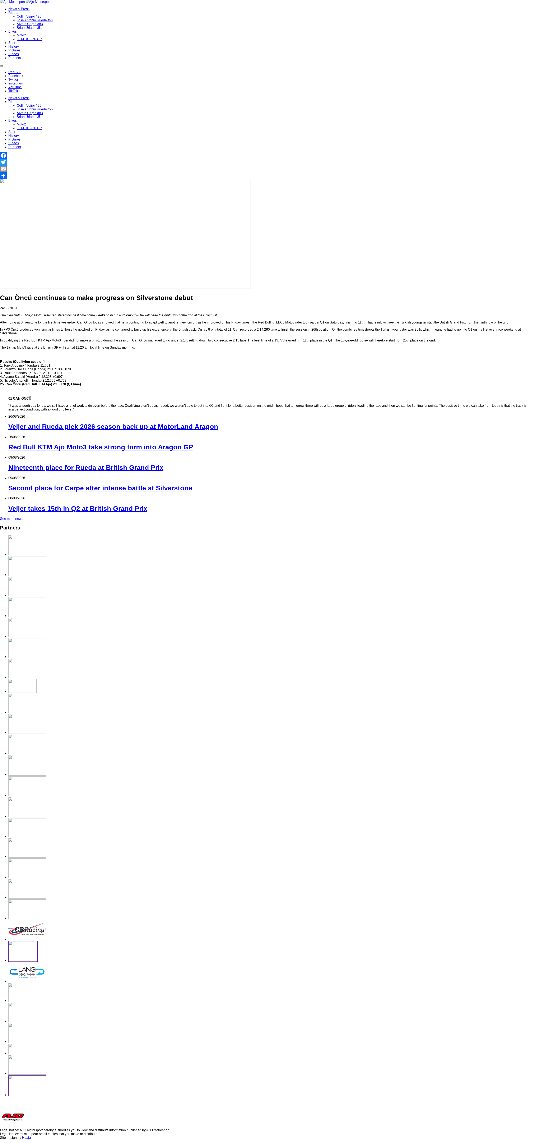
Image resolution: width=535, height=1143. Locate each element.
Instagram (15, 83)
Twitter (13, 79)
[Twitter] (267, 162)
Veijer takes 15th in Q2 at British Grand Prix (77, 508)
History (13, 46)
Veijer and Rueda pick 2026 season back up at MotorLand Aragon (113, 426)
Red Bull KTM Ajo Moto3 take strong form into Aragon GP (100, 447)
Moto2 (21, 35)
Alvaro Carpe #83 (30, 24)
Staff (11, 43)
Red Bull (14, 72)
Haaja (26, 1137)
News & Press (18, 9)
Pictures (14, 50)
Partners (14, 58)
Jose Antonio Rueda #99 (35, 20)
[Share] (267, 175)
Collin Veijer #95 (29, 16)
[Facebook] (267, 155)
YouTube (15, 87)
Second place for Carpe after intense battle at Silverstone (100, 488)
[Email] (267, 169)
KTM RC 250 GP (29, 39)
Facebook (15, 76)
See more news (11, 518)
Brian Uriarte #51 (29, 27)
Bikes (12, 31)
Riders (13, 12)
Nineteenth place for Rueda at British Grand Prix (85, 467)
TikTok (13, 91)
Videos (13, 54)
